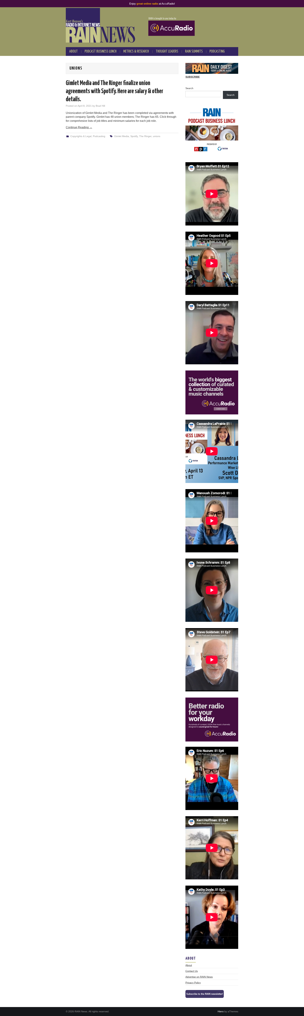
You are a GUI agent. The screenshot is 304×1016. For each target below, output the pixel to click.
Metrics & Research (136, 51)
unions (156, 136)
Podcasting (217, 51)
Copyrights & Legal (80, 136)
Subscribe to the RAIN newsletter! (204, 994)
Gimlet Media (121, 136)
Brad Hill (100, 105)
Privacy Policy (193, 982)
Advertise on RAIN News (199, 976)
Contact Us (191, 971)
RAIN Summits (194, 51)
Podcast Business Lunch (100, 51)
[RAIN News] (152, 25)
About (73, 51)
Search (189, 88)
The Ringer (145, 136)
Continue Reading (79, 127)
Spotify (134, 136)
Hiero (221, 1011)
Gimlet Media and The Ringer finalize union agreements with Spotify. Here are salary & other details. (114, 91)
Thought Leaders (167, 51)
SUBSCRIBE (192, 76)
